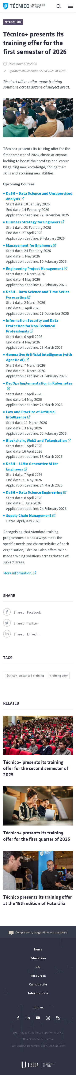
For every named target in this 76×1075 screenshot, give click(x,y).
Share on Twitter (26, 623)
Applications (13, 21)
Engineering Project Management (34, 268)
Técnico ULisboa (24, 6)
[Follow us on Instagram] (48, 1018)
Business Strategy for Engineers (33, 222)
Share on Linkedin (26, 634)
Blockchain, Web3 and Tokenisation (36, 440)
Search (56, 6)
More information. (17, 573)
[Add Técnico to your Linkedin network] (28, 1018)
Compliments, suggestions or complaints (41, 932)
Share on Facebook (27, 612)
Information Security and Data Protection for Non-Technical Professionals (32, 326)
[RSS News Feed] (57, 1018)
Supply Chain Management (28, 515)
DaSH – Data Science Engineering (34, 492)
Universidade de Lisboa (38, 1039)
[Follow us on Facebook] (18, 1018)
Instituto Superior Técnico (47, 1032)
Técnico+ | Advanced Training (24, 675)
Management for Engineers (29, 245)
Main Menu (67, 6)
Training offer (59, 675)
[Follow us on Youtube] (38, 1018)
